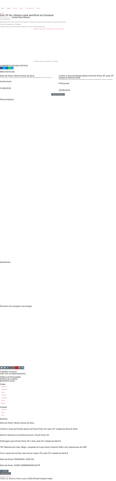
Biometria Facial (7, 381)
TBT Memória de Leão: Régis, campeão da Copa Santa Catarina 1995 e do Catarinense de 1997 (43, 447)
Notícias (15, 8)
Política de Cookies (9, 379)
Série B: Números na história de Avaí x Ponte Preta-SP (24, 435)
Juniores (2, 13)
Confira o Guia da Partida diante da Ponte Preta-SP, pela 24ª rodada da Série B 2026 (38, 429)
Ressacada (3, 395)
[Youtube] (16, 367)
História (3, 392)
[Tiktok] (10, 367)
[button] (1, 68)
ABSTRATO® (8, 476)
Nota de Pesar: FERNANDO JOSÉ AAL (17, 459)
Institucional (5, 81)
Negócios (3, 403)
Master (2, 415)
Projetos (3, 400)
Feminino (3, 412)
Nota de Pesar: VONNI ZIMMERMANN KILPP (20, 465)
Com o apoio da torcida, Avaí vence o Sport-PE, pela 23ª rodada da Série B (34, 453)
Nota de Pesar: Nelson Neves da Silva (17, 423)
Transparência (4, 389)
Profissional (64, 83)
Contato (38, 8)
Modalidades (4, 397)
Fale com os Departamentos (13, 373)
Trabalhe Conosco (8, 371)
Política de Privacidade (10, 377)
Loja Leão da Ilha (30, 8)
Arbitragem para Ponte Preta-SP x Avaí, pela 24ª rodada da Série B (30, 441)
